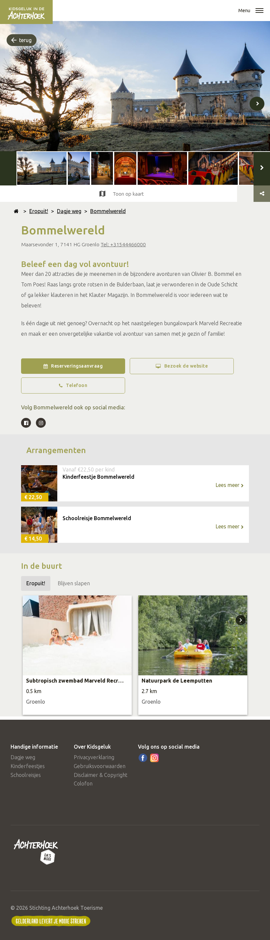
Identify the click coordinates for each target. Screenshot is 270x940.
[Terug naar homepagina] (16, 211)
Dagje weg (69, 211)
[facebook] (143, 758)
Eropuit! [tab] (35, 583)
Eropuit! (38, 211)
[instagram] (154, 758)
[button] (259, 11)
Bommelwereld (108, 211)
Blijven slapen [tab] (74, 583)
